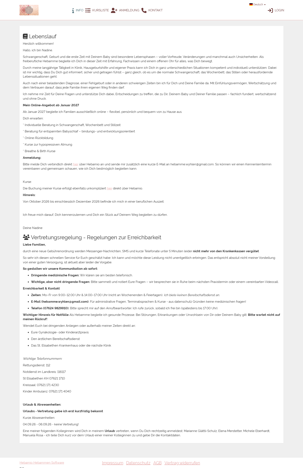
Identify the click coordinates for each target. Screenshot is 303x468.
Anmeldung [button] (128, 10)
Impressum (112, 462)
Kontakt (155, 10)
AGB (157, 462)
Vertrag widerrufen (182, 462)
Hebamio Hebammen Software (42, 462)
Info (79, 10)
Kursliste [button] (100, 10)
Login (279, 10)
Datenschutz (138, 462)
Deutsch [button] (258, 4)
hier (75, 164)
